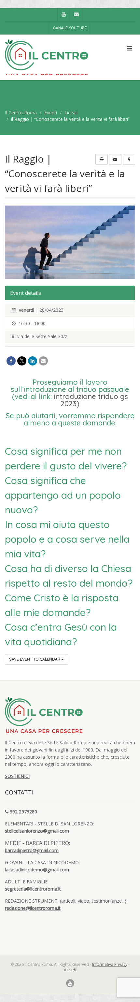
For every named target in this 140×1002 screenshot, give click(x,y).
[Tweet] (21, 360)
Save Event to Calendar (35, 659)
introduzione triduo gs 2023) (91, 400)
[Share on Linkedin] (32, 360)
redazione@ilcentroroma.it (33, 908)
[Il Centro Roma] (47, 59)
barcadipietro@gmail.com (32, 850)
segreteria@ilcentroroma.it (33, 889)
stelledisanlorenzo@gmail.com (37, 831)
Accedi (70, 970)
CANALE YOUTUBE (70, 28)
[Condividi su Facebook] (11, 360)
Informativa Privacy (109, 964)
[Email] (43, 360)
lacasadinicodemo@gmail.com (37, 869)
